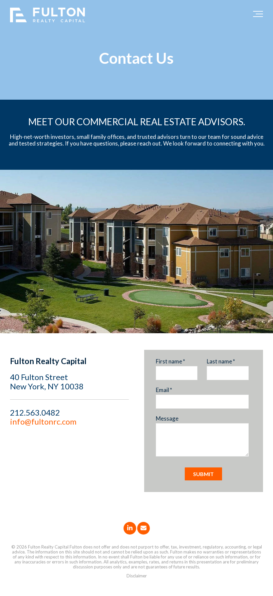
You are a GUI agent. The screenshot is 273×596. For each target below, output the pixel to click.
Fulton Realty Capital (48, 546)
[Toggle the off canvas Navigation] (258, 15)
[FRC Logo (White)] (47, 15)
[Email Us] (143, 528)
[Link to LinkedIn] (130, 528)
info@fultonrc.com (43, 421)
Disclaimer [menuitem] (137, 575)
